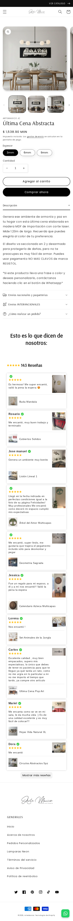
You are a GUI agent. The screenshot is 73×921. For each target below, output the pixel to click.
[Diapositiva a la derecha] (69, 105)
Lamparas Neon (18, 851)
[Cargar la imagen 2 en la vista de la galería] (36, 104)
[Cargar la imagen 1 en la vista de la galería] (17, 104)
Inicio (10, 826)
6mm (27, 152)
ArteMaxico (29, 915)
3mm (10, 152)
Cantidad (9, 160)
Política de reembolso (22, 876)
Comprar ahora (37, 192)
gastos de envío (35, 136)
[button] (5, 12)
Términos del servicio (21, 860)
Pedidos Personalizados (23, 843)
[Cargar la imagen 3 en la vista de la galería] (55, 104)
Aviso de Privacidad (20, 868)
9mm (44, 152)
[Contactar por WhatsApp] (65, 913)
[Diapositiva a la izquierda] (4, 105)
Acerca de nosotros (21, 835)
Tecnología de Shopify (45, 915)
